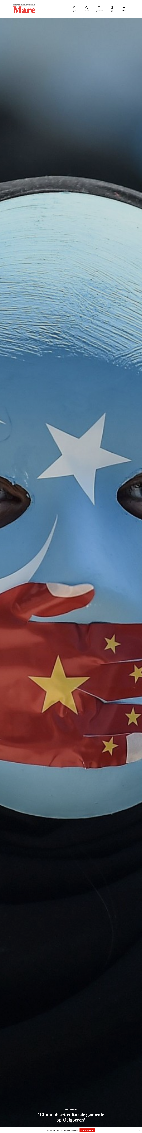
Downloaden (87, 1130)
